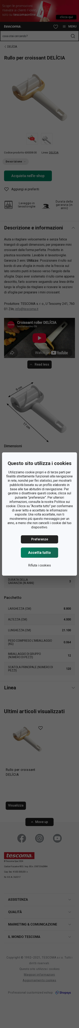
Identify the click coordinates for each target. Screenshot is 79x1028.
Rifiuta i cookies (39, 565)
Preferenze (39, 539)
